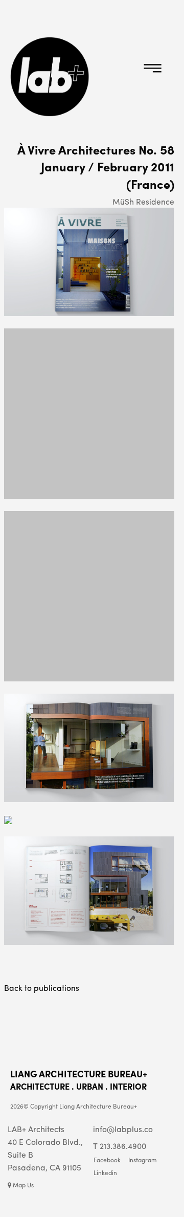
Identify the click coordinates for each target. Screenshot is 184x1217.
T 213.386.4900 (119, 1146)
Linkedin (105, 1173)
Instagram (142, 1160)
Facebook (107, 1160)
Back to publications (41, 987)
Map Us (22, 1184)
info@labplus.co (123, 1129)
